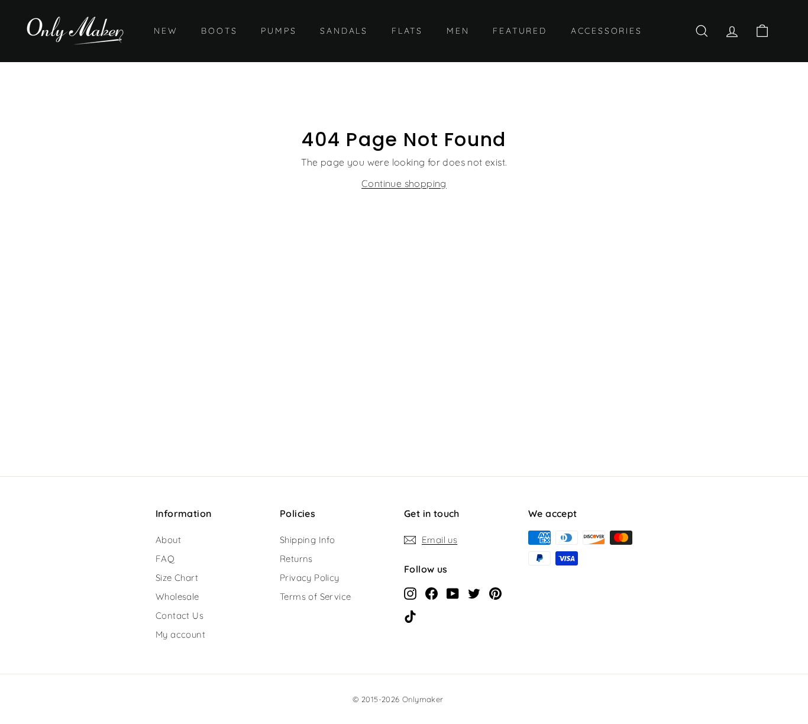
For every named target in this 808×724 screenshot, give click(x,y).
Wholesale (177, 596)
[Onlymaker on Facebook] (431, 593)
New (165, 30)
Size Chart (177, 577)
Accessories (606, 30)
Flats (407, 30)
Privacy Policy (310, 577)
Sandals (344, 30)
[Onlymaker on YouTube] (453, 593)
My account (180, 634)
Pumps (278, 30)
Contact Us (179, 615)
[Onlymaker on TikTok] (410, 616)
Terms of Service (315, 596)
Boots (219, 30)
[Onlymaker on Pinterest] (495, 593)
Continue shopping (404, 183)
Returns (296, 558)
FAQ (165, 558)
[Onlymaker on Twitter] (474, 593)
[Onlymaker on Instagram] (410, 593)
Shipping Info (307, 539)
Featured (520, 30)
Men (458, 30)
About (168, 539)
